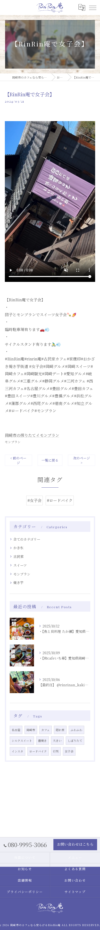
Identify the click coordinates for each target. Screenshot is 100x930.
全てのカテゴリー (26, 539)
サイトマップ (75, 892)
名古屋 (16, 730)
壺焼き (42, 740)
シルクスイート (22, 740)
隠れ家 (60, 730)
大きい (57, 740)
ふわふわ (76, 730)
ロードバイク (38, 751)
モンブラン (13, 441)
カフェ (45, 730)
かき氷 (18, 547)
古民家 (18, 556)
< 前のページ (18, 460)
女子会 (69, 751)
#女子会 (34, 500)
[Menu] (92, 7)
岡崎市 (30, 730)
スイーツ (20, 565)
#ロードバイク (60, 500)
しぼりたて (75, 740)
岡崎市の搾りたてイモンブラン (32, 435)
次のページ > (81, 460)
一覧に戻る (50, 460)
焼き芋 (18, 582)
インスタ (17, 751)
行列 (56, 751)
